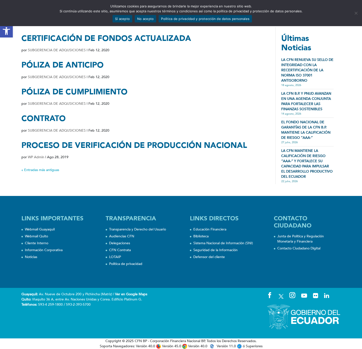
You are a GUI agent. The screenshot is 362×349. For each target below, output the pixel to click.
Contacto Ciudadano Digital (298, 248)
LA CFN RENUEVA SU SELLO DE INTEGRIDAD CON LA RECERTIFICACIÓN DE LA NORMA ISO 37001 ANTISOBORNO (307, 70)
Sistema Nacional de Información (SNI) (223, 243)
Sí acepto (122, 19)
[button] (6, 31)
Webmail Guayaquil (40, 229)
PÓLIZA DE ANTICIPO (62, 65)
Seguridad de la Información (215, 250)
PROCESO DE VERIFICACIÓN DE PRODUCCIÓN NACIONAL (134, 145)
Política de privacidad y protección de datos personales (205, 19)
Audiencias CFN (121, 236)
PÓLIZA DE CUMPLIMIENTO (74, 92)
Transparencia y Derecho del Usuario (137, 229)
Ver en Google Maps (131, 294)
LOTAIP (115, 257)
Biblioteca (201, 236)
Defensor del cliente (209, 257)
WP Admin (36, 157)
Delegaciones (119, 243)
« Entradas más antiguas (40, 170)
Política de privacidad (125, 264)
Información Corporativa (44, 250)
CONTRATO (43, 118)
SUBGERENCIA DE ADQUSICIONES (57, 50)
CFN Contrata (120, 250)
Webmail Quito (36, 236)
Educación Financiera (209, 229)
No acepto (145, 19)
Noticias (31, 257)
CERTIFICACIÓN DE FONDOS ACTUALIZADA (106, 38)
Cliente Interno (36, 243)
